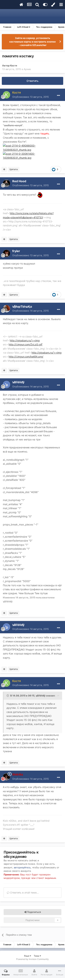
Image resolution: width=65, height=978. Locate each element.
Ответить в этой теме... (24, 892)
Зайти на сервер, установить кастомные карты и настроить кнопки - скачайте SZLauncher (32, 42)
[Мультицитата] (4, 169)
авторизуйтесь (22, 867)
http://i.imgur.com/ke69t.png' (26, 356)
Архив (27, 69)
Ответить (32, 80)
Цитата (14, 169)
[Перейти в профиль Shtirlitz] (6, 776)
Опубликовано (30, 96)
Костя (13, 65)
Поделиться (33, 912)
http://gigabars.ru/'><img (25, 340)
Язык (27, 955)
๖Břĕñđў (18, 382)
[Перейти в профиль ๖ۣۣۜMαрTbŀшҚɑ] (6, 308)
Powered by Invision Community (32, 959)
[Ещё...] (58, 95)
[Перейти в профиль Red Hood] (6, 183)
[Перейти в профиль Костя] (6, 94)
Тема (37, 955)
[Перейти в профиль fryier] (6, 253)
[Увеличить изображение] (39, 194)
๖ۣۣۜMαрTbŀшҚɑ (22, 306)
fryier (16, 251)
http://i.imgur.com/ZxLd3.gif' (26, 344)
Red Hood (19, 181)
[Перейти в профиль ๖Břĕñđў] (6, 384)
